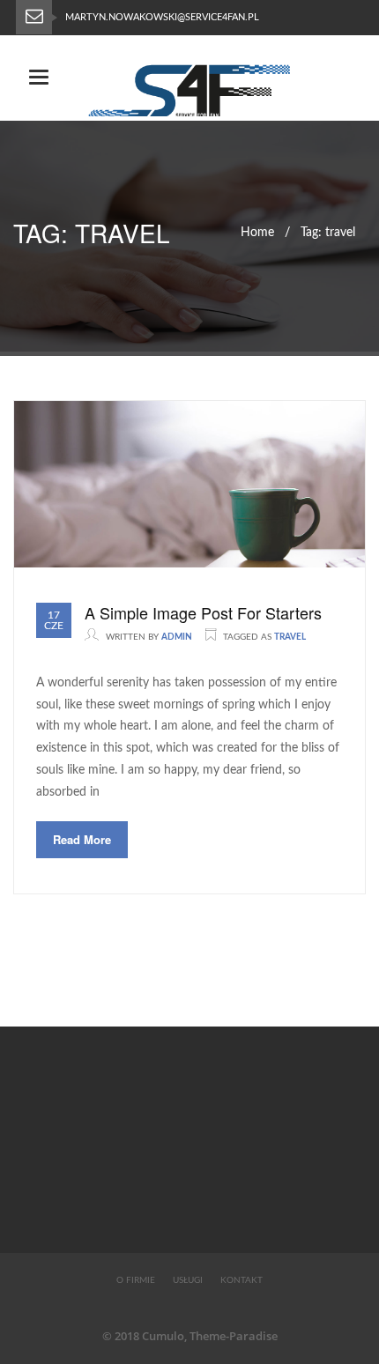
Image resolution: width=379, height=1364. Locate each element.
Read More (82, 839)
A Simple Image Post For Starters (203, 612)
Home (257, 232)
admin (176, 637)
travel (290, 637)
